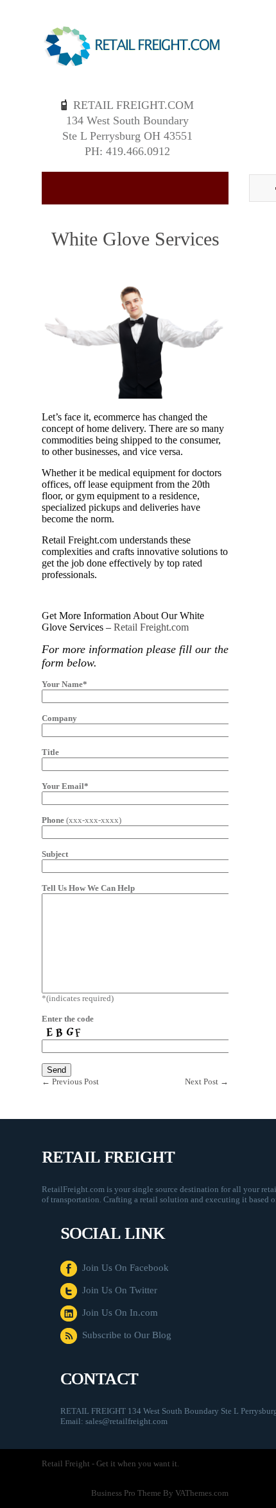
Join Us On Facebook (123, 1268)
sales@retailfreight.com (126, 1421)
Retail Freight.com (151, 627)
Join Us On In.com (117, 1312)
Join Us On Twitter (117, 1290)
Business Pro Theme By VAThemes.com (160, 1493)
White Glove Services (135, 238)
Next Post (207, 1081)
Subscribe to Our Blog (124, 1335)
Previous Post (70, 1081)
